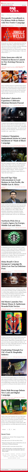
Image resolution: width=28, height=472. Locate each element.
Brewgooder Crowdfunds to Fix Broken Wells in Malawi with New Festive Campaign (13, 20)
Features (16, 271)
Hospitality (3, 357)
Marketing (7, 26)
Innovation (22, 271)
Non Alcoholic (8, 228)
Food (12, 67)
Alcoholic (17, 25)
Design (17, 456)
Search (24, 5)
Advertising (18, 66)
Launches (3, 26)
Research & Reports (12, 458)
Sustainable (12, 456)
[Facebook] (3, 5)
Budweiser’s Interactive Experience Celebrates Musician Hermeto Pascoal (12, 100)
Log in (12, 469)
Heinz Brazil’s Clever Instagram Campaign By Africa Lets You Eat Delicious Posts (13, 265)
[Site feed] (12, 5)
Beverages (21, 25)
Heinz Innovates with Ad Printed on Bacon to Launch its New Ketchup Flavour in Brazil (13, 60)
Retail (18, 458)
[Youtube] (8, 5)
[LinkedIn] (7, 5)
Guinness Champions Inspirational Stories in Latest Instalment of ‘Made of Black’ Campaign (13, 139)
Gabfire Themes (24, 469)
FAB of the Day (14, 455)
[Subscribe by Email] (10, 5)
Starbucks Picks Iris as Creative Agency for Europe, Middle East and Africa (13, 223)
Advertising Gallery (22, 145)
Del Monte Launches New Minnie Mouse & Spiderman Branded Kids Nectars (13, 304)
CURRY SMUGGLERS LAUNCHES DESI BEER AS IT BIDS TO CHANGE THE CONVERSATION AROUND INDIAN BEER (13, 450)
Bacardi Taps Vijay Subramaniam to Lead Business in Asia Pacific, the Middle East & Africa (12, 181)
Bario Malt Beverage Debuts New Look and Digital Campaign (13, 392)
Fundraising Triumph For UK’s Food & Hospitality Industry (12, 352)
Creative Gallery (7, 67)
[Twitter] (5, 5)
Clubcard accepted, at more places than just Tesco (12, 446)
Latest (25, 25)
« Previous (4, 429)
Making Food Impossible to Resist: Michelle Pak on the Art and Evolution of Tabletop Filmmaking (14, 443)
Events (19, 357)
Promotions (11, 26)
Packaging (9, 309)
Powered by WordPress (17, 469)
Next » (14, 429)
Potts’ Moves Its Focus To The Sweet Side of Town (12, 440)
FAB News (6, 469)
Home (2, 15)
